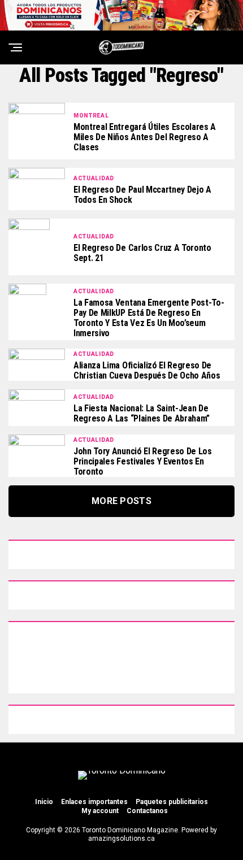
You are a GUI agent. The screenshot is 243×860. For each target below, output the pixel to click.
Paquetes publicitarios (172, 802)
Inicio (44, 802)
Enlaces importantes (94, 802)
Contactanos (147, 811)
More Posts (121, 501)
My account (100, 811)
